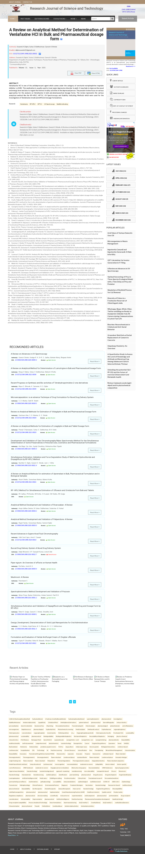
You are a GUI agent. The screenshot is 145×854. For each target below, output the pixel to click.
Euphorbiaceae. (106, 729)
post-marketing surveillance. (17, 781)
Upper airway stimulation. (16, 771)
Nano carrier (77, 788)
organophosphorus (119, 729)
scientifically (54, 795)
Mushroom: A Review (20, 577)
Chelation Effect (53, 722)
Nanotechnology (32, 771)
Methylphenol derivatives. (68, 722)
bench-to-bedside (26, 726)
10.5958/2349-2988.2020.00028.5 (26, 403)
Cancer (87, 743)
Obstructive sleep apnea (78, 768)
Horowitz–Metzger (121, 757)
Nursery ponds (94, 747)
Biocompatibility (117, 788)
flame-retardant (120, 754)
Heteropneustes (14, 733)
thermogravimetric (14, 757)
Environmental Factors (52, 785)
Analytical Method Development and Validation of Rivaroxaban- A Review (41, 505)
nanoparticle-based (103, 771)
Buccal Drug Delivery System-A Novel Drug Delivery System (36, 548)
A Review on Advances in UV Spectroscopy (29, 354)
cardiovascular (13, 750)
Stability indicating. (62, 104)
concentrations (26, 733)
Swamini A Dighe (23, 47)
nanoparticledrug (101, 740)
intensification (82, 750)
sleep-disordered (35, 764)
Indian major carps (81, 747)
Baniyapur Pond (36, 740)
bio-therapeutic (37, 788)
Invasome (79, 754)
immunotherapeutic (64, 788)
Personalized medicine (62, 726)
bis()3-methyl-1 (83, 802)
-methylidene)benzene (122, 802)
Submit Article (128, 18)
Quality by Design (117, 799)
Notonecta (23, 747)
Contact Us (27, 2)
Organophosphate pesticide (85, 733)
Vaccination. (89, 785)
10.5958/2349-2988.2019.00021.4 (26, 465)
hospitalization (25, 750)
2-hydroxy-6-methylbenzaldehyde (55, 719)
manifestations (33, 781)
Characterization (14, 806)
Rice (90, 750)
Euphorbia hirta (50, 729)
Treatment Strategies (76, 785)
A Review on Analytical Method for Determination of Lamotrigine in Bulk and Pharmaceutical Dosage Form (56, 368)
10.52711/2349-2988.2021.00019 (25, 432)
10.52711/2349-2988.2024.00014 (25, 540)
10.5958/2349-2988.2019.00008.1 (26, 614)
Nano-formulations (55, 802)
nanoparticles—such (72, 740)
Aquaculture (69, 747)
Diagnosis (65, 785)
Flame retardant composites (115, 761)
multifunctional (127, 785)
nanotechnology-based (47, 771)
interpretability (25, 799)
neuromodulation (72, 764)
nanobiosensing (77, 771)
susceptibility (57, 781)
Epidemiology (126, 781)
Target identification (125, 774)
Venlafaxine (24, 104)
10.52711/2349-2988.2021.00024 (25, 418)
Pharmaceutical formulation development (97, 799)
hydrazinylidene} (37, 719)
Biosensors (122, 771)
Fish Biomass (25, 740)
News (83, 19)
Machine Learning (56, 750)
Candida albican (57, 806)
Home (12, 19)
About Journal (15, 2)
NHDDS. (126, 743)
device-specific (121, 764)
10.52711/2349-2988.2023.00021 (25, 643)
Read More (94, 361)
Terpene (87, 754)
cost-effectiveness (15, 768)
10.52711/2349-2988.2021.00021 (25, 482)
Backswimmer (13, 747)
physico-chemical (122, 736)
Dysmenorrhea (39, 726)
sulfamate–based (108, 754)
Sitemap (57, 849)
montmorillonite (82, 757)
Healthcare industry (93, 792)
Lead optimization (14, 778)
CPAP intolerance (107, 768)
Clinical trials (82, 778)
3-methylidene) (95, 802)
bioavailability (126, 740)
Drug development (110, 774)
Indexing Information (121, 118)
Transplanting (99, 750)
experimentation (77, 795)
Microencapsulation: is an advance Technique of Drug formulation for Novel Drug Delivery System (52, 397)
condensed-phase (69, 757)
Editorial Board (42, 19)
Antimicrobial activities (71, 806)
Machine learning (77, 799)
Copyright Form (119, 100)
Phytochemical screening (65, 729)
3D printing (49, 726)
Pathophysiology (25, 785)
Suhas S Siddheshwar (36, 47)
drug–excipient (125, 795)
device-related (109, 764)
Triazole (37, 806)
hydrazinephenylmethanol (76, 719)
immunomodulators (69, 781)
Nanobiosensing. (39, 774)
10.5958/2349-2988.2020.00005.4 (26, 360)
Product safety (118, 792)
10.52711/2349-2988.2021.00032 (25, 54)
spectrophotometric (93, 719)
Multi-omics (43, 778)
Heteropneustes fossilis (103, 733)
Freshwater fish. (118, 733)
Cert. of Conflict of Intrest (123, 106)
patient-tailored (83, 722)
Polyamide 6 (51, 761)
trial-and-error (64, 795)
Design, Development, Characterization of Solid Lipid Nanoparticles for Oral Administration (49, 622)
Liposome (71, 754)
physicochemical (14, 788)
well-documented (27, 743)
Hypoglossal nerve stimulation (60, 768)
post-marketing (74, 774)
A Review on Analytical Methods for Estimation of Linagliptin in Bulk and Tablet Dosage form (50, 426)
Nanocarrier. (96, 754)
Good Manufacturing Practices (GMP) (73, 792)
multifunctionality (14, 743)
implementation (54, 792)
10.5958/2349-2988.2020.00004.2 (26, 511)
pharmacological (103, 726)
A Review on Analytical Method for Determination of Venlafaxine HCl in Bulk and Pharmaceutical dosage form (56, 34)
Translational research (95, 778)
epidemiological (83, 781)
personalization (13, 726)
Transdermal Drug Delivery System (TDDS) (41, 754)
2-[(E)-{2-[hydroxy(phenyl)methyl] (19, 719)
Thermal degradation (63, 761)
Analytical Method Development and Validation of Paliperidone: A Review (41, 519)
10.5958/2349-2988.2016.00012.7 (26, 554)
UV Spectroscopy (49, 104)
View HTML (95, 73)
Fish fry (61, 747)
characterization (130, 750)
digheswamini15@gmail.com (25, 50)
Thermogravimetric (29, 757)
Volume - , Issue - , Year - (32, 68)
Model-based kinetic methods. (18, 764)
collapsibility (99, 764)
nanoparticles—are (87, 740)
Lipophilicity (41, 722)
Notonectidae (33, 747)
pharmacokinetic (114, 740)
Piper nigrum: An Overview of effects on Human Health (34, 563)
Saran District (48, 740)
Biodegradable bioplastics (63, 736)
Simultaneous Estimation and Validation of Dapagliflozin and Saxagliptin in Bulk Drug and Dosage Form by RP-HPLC (56, 607)
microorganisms (14, 729)
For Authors (59, 19)
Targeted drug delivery (103, 788)
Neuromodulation (94, 768)
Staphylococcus (26, 729)
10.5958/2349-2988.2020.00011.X (26, 629)
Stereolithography (108, 722)
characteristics (13, 740)
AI (47, 750)
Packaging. (111, 736)
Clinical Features (38, 785)
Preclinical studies (69, 778)
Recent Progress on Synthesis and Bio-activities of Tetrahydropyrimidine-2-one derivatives (49, 383)
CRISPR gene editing (56, 778)
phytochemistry (53, 743)
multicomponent (89, 795)
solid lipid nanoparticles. (16, 792)
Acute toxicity (51, 733)
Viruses (113, 771)
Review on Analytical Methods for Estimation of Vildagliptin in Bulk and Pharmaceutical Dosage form (53, 412)
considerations (13, 799)
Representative (37, 799)
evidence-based (123, 747)
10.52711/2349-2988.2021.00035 (25, 389)
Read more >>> (130, 66)
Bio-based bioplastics (80, 736)
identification (63, 774)
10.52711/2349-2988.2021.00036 (25, 374)
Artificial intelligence (63, 799)
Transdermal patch (77, 726)
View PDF (77, 73)
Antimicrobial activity (29, 722)
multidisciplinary (51, 774)
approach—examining (62, 771)
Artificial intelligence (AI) (29, 778)
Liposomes (112, 743)
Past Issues (25, 19)
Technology (40, 750)
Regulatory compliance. (16, 795)
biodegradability (48, 736)
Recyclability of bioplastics (97, 736)
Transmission (13, 785)
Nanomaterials (26, 774)
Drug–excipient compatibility (17, 802)
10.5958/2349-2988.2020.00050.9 (26, 569)
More (73, 19)
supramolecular (59, 740)
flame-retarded (28, 761)
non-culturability (89, 771)
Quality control (106, 792)
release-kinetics (122, 722)
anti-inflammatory (127, 726)
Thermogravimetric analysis (81, 761)
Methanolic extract (93, 729)
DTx (33, 750)
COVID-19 (106, 781)
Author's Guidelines (120, 87)
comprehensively (41, 743)
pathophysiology (45, 781)
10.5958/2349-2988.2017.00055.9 (26, 449)
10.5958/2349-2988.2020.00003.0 (26, 525)
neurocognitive (59, 764)
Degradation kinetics (98, 761)
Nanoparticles (78, 743)
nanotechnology (66, 743)
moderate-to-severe (86, 764)
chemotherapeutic (50, 788)
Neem (119, 743)
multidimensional (95, 781)
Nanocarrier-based (114, 785)
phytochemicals (115, 726)
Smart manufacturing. (70, 802)
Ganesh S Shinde (51, 47)
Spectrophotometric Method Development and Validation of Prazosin (40, 591)
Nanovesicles (61, 754)
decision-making (42, 795)
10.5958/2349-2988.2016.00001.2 (26, 598)
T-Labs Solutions (121, 851)
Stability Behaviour (14, 722)
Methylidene (46, 806)
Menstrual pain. (90, 726)
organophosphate (39, 733)
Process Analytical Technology (38, 802)
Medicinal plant (80, 729)
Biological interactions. (108, 747)
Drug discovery (98, 774)
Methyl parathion (63, 733)
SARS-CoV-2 (115, 781)
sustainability (130, 733)
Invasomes (23, 754)
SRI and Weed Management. (114, 750)
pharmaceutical (106, 719)
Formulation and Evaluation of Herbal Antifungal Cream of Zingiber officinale (43, 637)
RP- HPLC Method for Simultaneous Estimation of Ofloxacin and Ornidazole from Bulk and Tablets (52, 490)
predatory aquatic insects (48, 747)
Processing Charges (119, 112)
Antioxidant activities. (87, 806)
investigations (118, 719)
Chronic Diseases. (69, 750)
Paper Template (118, 93)
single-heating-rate (15, 761)
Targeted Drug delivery (99, 743)
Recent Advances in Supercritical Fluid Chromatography (34, 534)
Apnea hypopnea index (122, 768)
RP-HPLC (33, 104)
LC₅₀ (72, 733)
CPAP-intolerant (28, 768)
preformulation (113, 795)
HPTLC (40, 104)
